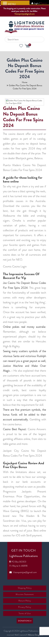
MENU (12, 4)
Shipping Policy (25, 587)
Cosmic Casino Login (15, 266)
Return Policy (25, 600)
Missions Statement (25, 594)
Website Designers (35, 634)
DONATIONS (24, 621)
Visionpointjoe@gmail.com (24, 13)
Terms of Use (25, 613)
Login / (40, 3)
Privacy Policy (24, 607)
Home (24, 82)
